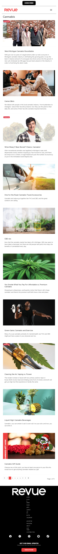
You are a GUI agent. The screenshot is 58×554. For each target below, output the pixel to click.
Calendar (29, 517)
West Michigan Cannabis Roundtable (19, 51)
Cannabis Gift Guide (12, 464)
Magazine (29, 523)
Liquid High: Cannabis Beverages (18, 420)
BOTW (28, 515)
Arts (28, 507)
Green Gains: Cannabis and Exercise (19, 330)
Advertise (29, 521)
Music (28, 505)
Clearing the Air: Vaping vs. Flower (18, 374)
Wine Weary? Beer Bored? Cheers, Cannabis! (22, 147)
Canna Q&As (9, 101)
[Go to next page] (25, 478)
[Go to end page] (28, 478)
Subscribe (29, 3)
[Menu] (51, 10)
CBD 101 (8, 239)
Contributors (31, 532)
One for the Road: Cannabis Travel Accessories (23, 195)
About (28, 525)
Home (28, 497)
